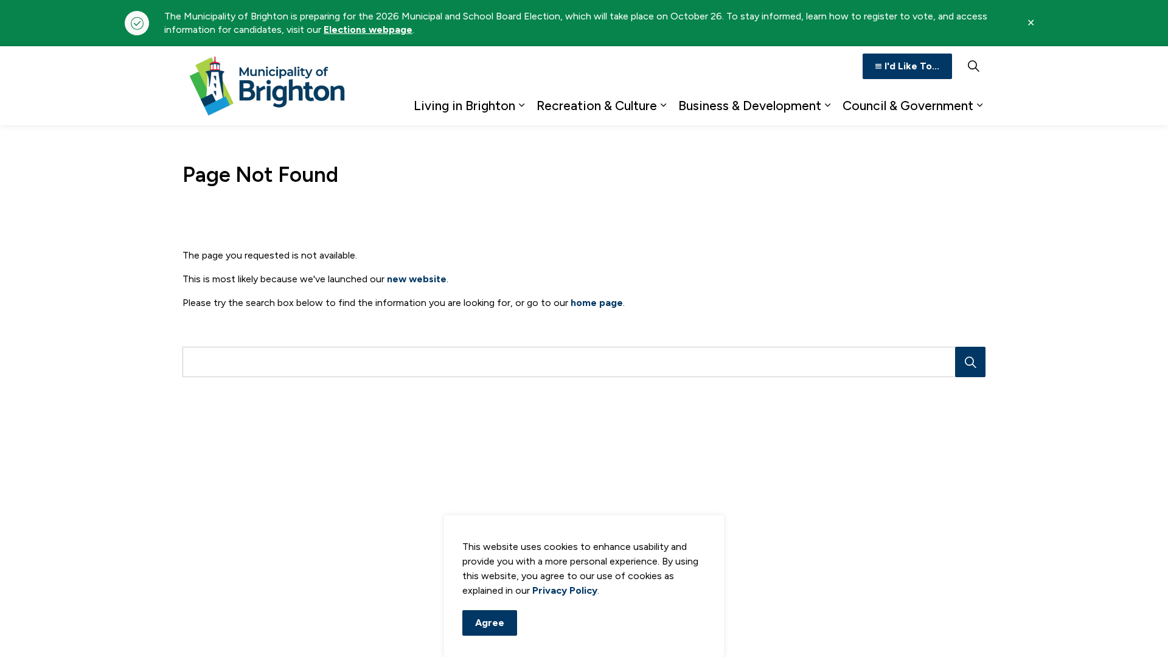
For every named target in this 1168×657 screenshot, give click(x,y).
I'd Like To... (912, 66)
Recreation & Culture (597, 105)
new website (417, 279)
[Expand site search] (973, 66)
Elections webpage (368, 29)
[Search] (970, 362)
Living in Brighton (464, 105)
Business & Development (749, 105)
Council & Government (908, 105)
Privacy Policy (564, 590)
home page (597, 302)
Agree (489, 622)
